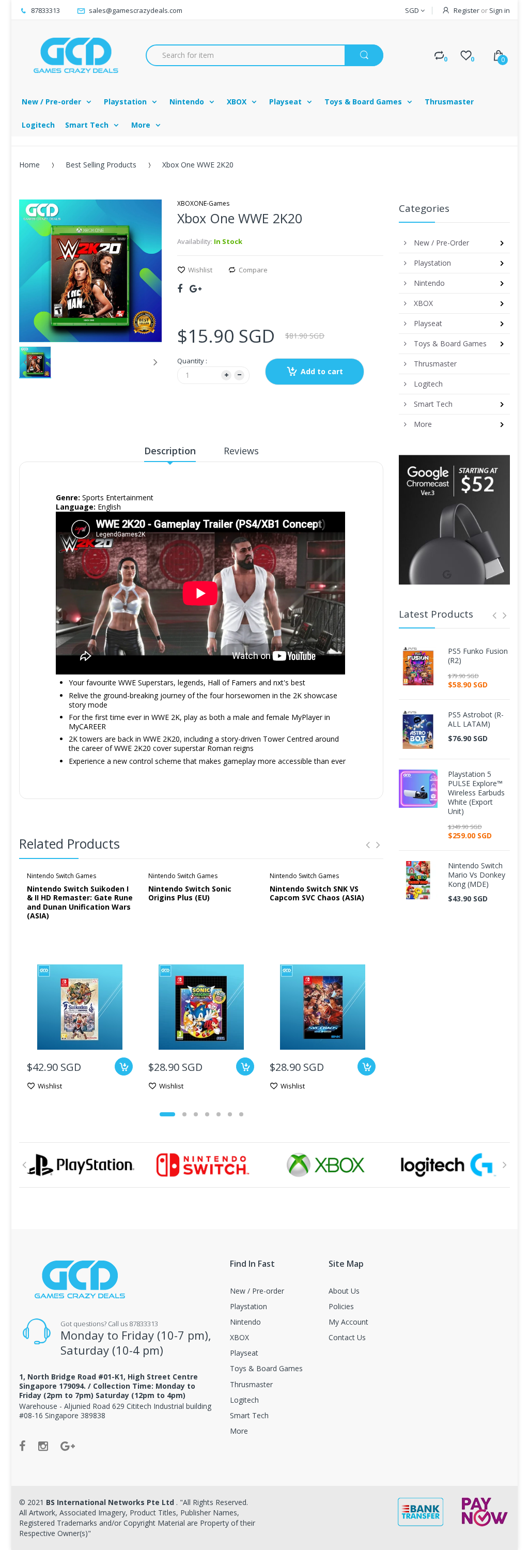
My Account (348, 1322)
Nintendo (245, 1322)
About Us (344, 1291)
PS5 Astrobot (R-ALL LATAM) (476, 719)
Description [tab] (170, 450)
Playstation (248, 1306)
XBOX (239, 1337)
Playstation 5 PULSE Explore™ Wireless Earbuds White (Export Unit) (476, 793)
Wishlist (200, 269)
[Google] (195, 288)
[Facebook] (179, 288)
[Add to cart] (124, 1066)
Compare (253, 269)
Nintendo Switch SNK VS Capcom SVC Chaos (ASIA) (317, 893)
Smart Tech (249, 1415)
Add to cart (322, 371)
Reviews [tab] (241, 450)
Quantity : (192, 360)
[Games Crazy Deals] (74, 55)
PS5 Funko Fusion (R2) (478, 656)
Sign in (499, 10)
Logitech (244, 1400)
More (239, 1431)
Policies (341, 1306)
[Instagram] (43, 1445)
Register (466, 10)
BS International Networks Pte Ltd (111, 1502)
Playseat (244, 1353)
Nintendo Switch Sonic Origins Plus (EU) (189, 893)
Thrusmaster (251, 1384)
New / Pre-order (257, 1291)
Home (29, 165)
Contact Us (347, 1337)
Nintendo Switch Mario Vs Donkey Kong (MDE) (476, 875)
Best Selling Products (101, 165)
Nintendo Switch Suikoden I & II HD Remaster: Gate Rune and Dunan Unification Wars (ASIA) (80, 902)
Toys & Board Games (266, 1368)
